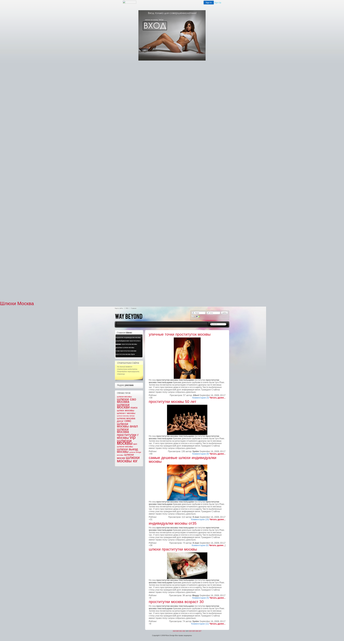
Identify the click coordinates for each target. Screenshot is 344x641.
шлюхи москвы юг (128, 459)
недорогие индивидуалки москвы (128, 337)
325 (193, 631)
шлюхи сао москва (126, 400)
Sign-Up (217, 2)
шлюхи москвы (124, 396)
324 (190, 631)
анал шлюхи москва (127, 429)
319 (174, 631)
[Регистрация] (198, 316)
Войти (224, 313)
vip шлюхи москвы (126, 440)
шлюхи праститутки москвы (173, 549)
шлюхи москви (123, 406)
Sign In (209, 2)
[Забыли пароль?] (193, 316)
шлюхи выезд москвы (127, 450)
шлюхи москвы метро (126, 416)
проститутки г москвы (128, 436)
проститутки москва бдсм (125, 354)
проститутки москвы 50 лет (172, 402)
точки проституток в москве (126, 351)
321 (180, 631)
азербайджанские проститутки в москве (128, 341)
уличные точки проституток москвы (180, 334)
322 (183, 631)
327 (200, 631)
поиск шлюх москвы (127, 409)
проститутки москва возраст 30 (176, 602)
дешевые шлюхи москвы (125, 347)
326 (196, 631)
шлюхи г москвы (126, 413)
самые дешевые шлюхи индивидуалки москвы (182, 460)
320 (177, 631)
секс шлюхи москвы (124, 423)
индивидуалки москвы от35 (173, 523)
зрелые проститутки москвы (126, 344)
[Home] (131, 321)
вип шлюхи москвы (127, 445)
